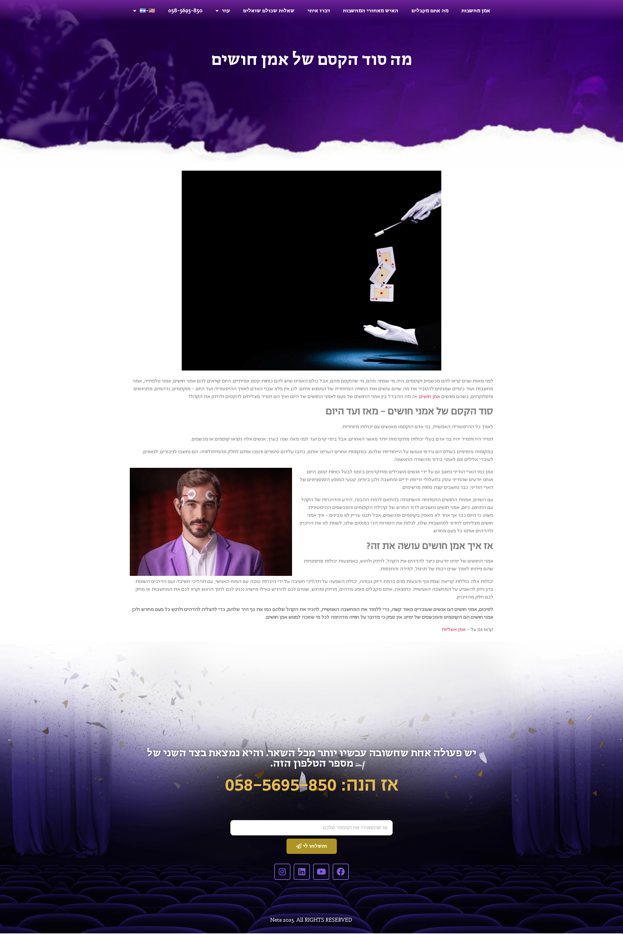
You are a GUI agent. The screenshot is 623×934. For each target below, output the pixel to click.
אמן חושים (429, 396)
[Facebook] (341, 872)
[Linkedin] (302, 872)
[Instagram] (282, 872)
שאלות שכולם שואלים (269, 10)
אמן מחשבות (475, 10)
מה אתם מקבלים (429, 10)
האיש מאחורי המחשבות (370, 10)
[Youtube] (321, 872)
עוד (226, 10)
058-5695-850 (185, 10)
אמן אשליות (454, 629)
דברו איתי (319, 10)
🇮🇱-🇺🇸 (147, 10)
